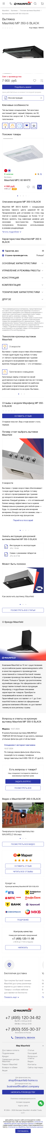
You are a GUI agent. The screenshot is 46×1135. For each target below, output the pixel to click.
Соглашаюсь (23, 1131)
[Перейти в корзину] (42, 3)
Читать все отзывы (23, 872)
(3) (41, 174)
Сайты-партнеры (35, 1067)
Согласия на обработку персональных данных (25, 1127)
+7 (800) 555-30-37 (23, 1029)
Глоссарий (32, 1053)
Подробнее (23, 920)
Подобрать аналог (23, 87)
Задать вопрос (23, 782)
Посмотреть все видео (23, 844)
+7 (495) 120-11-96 (23, 938)
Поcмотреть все (23, 788)
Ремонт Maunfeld (9, 1064)
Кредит (5, 1056)
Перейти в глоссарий (23, 520)
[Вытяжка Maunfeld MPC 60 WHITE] (23, 153)
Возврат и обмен (9, 1067)
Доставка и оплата (10, 1050)
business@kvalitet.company (23, 1086)
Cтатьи (31, 1050)
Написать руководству (23, 1092)
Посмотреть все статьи (23, 610)
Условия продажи (23, 1102)
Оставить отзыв (23, 416)
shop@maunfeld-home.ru (23, 1080)
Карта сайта (23, 1106)
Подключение (8, 1053)
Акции (4, 1071)
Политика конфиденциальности (23, 1099)
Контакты (32, 1064)
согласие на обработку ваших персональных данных (23, 1122)
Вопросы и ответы (32, 1057)
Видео (30, 1061)
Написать (23, 948)
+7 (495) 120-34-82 (23, 1018)
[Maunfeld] (23, 3)
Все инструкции (15, 98)
